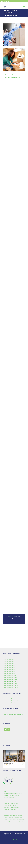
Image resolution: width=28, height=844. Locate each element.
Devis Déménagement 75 (9, 659)
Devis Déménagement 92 (9, 667)
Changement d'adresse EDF (10, 809)
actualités (12, 617)
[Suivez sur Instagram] (8, 729)
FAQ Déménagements (9, 797)
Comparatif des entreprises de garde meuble (14, 821)
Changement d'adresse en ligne (11, 803)
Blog (5, 791)
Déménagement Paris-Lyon (10, 698)
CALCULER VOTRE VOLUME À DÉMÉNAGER (14, 638)
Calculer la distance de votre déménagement (14, 819)
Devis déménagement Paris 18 (11, 687)
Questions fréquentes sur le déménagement (13, 714)
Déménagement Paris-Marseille (11, 701)
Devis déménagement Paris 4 (11, 679)
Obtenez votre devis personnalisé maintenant (13, 76)
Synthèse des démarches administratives (13, 793)
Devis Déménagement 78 (9, 663)
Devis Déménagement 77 (9, 661)
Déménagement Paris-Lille (10, 703)
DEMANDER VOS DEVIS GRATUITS (14, 630)
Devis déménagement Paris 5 (11, 681)
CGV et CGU (14, 839)
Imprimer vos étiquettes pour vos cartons (13, 815)
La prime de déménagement (10, 805)
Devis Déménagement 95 (9, 673)
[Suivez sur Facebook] (5, 729)
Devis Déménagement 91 (9, 665)
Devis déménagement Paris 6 (11, 683)
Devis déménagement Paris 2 (11, 677)
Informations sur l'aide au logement (11, 807)
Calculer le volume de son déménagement (13, 817)
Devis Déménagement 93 (9, 669)
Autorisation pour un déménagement (12, 795)
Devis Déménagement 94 (9, 671)
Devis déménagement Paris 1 (11, 675)
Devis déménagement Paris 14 (11, 685)
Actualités (14, 15)
